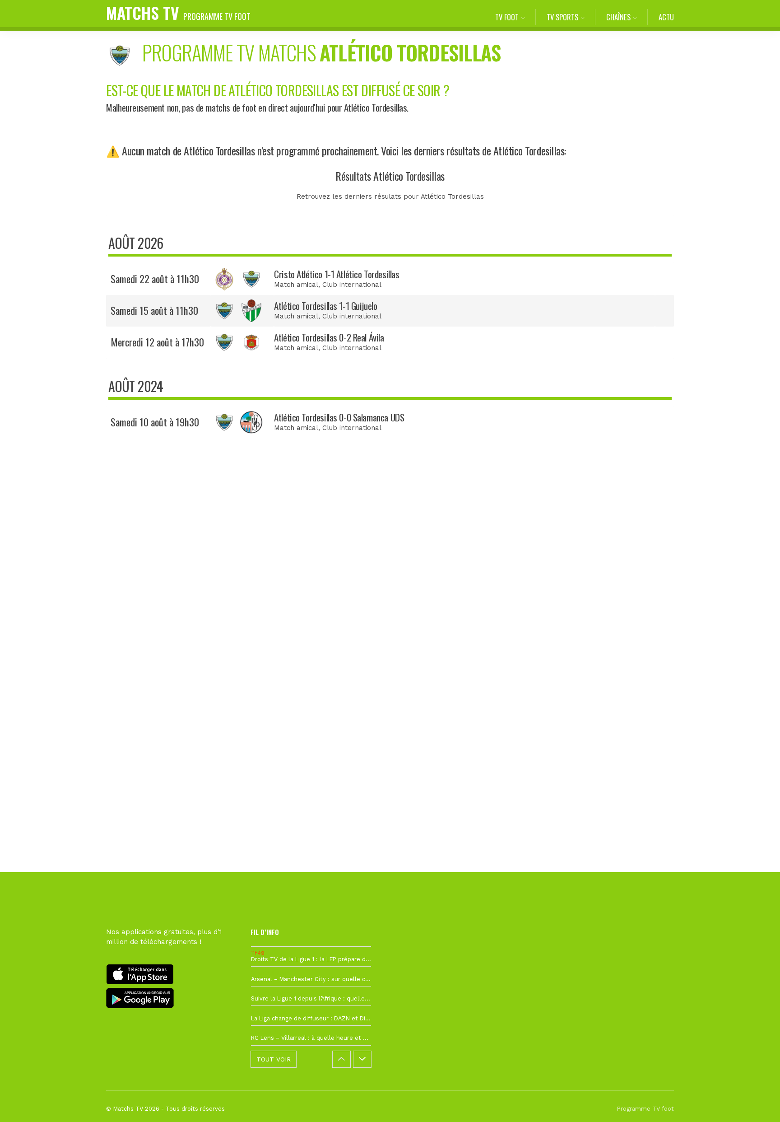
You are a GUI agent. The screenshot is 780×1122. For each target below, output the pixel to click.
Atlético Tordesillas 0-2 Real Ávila (329, 337)
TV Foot (507, 17)
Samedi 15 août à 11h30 (154, 310)
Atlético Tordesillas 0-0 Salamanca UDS (339, 417)
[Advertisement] (390, 610)
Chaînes (618, 17)
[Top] (755, 1102)
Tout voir (273, 1059)
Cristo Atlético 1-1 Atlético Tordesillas (336, 274)
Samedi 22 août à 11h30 (155, 278)
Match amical (296, 284)
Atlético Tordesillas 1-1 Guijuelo (325, 306)
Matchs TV (178, 12)
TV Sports (562, 17)
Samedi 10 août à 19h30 (155, 422)
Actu (666, 17)
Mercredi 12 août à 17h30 (157, 342)
